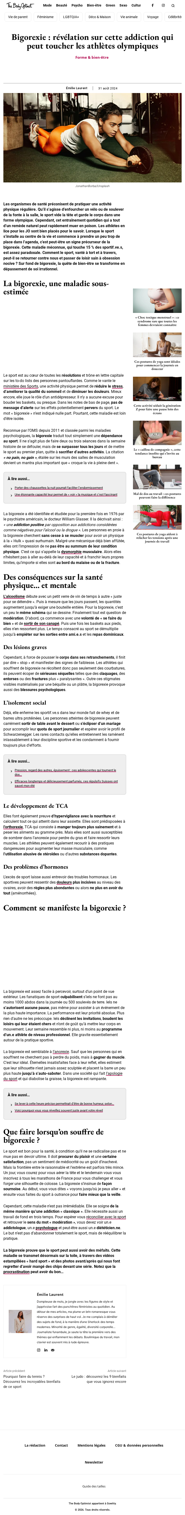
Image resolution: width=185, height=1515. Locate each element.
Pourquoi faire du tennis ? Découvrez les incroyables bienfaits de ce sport (31, 1381)
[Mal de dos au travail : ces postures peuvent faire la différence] (157, 477)
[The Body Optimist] (20, 6)
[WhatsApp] (98, 71)
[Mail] (52, 1349)
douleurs (64, 882)
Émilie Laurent (76, 88)
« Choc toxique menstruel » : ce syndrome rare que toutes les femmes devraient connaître (157, 321)
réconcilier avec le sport (106, 1217)
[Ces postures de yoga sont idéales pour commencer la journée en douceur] (157, 344)
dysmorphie (71, 551)
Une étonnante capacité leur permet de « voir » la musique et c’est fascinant (66, 494)
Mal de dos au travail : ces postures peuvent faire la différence (157, 495)
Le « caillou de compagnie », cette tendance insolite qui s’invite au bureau (157, 453)
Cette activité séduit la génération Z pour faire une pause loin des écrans (157, 409)
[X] (87, 71)
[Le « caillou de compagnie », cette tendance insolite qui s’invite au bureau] (157, 433)
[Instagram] (163, 5)
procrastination (16, 1272)
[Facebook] (152, 5)
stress (117, 386)
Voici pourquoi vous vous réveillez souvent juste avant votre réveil (59, 1110)
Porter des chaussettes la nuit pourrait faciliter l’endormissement (59, 488)
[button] (173, 5)
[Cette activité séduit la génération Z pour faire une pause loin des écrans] (157, 389)
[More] (109, 71)
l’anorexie (61, 1051)
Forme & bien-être (92, 57)
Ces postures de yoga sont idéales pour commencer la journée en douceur (157, 365)
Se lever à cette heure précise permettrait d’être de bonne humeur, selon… (64, 1103)
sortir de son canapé (41, 623)
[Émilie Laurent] (20, 1321)
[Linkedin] (45, 1349)
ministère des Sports (20, 386)
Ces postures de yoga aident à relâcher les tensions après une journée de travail (157, 538)
